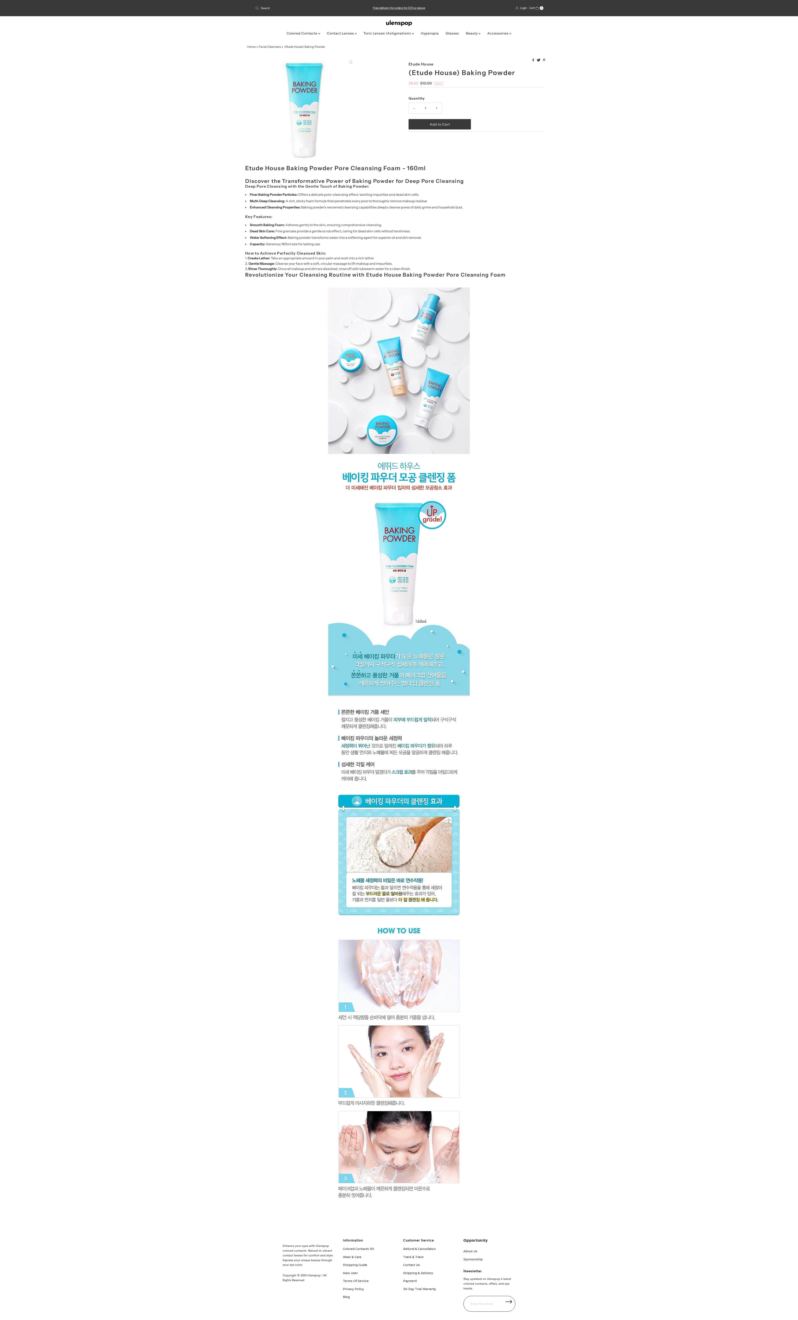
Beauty (472, 33)
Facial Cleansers (270, 47)
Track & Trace (413, 1257)
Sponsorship (473, 1259)
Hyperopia (430, 33)
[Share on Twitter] (539, 60)
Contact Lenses (341, 33)
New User (350, 1273)
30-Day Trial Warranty (419, 1289)
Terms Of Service (356, 1281)
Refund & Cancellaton (419, 1249)
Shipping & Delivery (418, 1273)
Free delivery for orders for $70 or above (399, 8)
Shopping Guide (355, 1265)
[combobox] (301, 8)
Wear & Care (352, 1257)
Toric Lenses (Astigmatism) (387, 33)
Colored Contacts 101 (358, 1249)
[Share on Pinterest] (544, 60)
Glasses (452, 33)
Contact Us (411, 1265)
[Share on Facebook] (533, 60)
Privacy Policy (353, 1289)
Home (251, 47)
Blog (346, 1297)
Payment (410, 1281)
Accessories (498, 33)
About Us (470, 1251)
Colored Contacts (302, 33)
